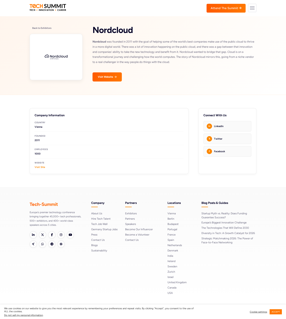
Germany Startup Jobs (104, 229)
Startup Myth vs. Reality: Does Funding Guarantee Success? (224, 215)
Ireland (171, 261)
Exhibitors (131, 213)
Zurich (171, 271)
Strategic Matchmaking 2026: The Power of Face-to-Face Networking (227, 240)
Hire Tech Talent (101, 218)
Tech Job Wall (99, 224)
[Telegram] (51, 244)
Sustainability (99, 250)
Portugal (172, 229)
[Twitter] (42, 235)
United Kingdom (177, 282)
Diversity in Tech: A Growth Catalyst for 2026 (228, 233)
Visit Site (40, 167)
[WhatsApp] (42, 244)
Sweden (172, 266)
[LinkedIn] (33, 235)
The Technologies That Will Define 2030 (225, 227)
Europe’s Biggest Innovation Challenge (224, 222)
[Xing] (33, 244)
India (170, 255)
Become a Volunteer (137, 234)
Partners (130, 218)
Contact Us (98, 239)
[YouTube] (70, 235)
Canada (171, 287)
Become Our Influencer (139, 229)
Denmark (172, 250)
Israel (170, 277)
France (171, 234)
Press (94, 234)
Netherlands (174, 245)
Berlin (170, 218)
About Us (96, 213)
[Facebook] (51, 235)
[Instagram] (61, 235)
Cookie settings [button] (258, 311)
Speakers (130, 224)
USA (170, 292)
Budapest (173, 224)
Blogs (94, 245)
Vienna (171, 213)
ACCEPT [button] (276, 312)
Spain (170, 239)
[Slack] (61, 244)
